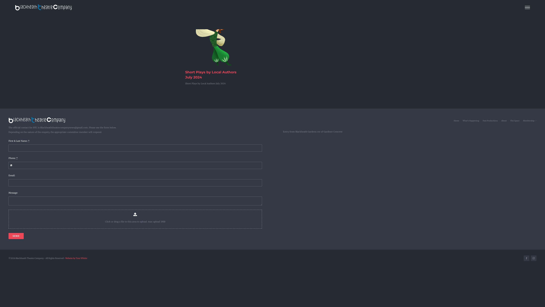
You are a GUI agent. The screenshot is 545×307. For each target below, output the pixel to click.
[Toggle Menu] (527, 7)
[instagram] (533, 258)
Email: (12, 175)
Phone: (13, 158)
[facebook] (526, 258)
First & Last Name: (19, 141)
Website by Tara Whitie (76, 258)
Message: (13, 192)
